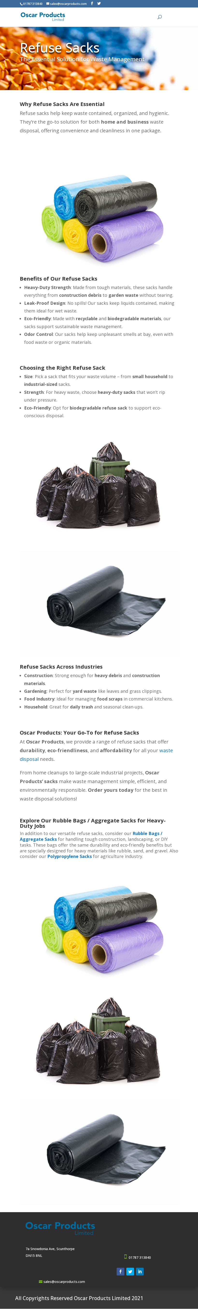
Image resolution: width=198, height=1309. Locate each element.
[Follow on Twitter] (130, 1271)
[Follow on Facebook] (120, 1271)
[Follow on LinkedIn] (140, 1271)
